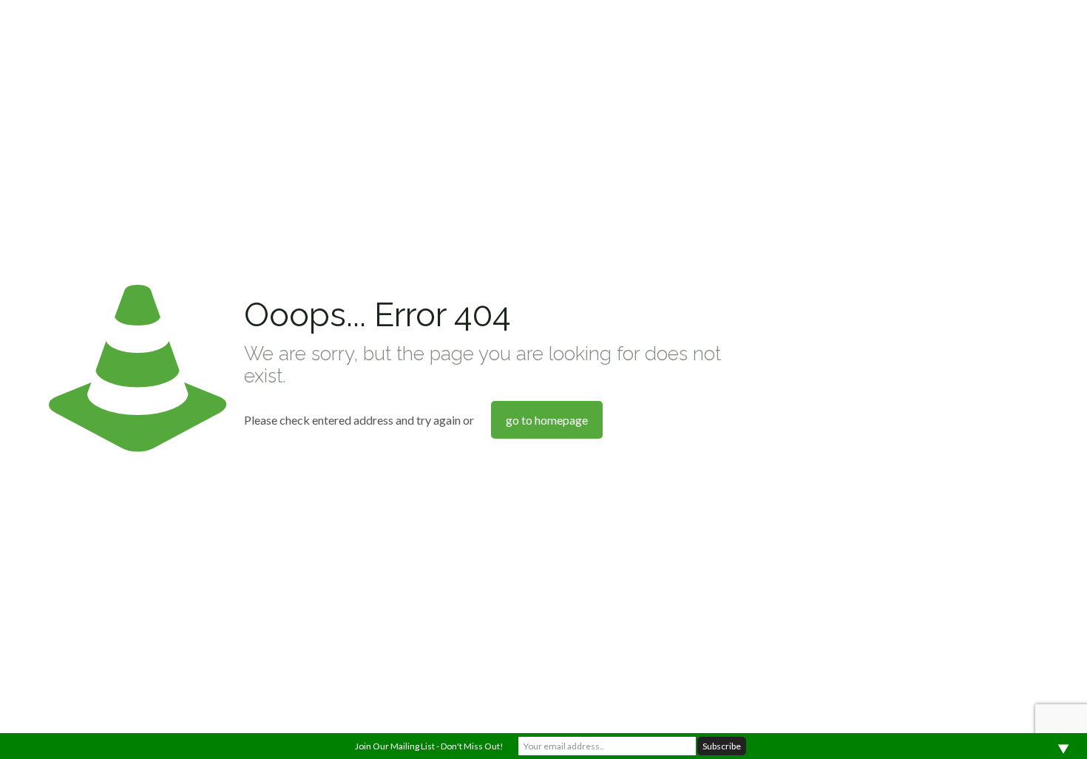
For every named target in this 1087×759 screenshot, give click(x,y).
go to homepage (547, 420)
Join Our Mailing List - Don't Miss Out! (429, 746)
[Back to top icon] (1016, 728)
